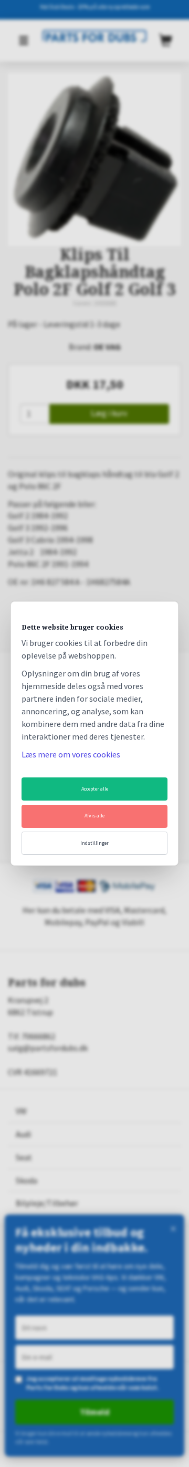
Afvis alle (94, 815)
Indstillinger (94, 842)
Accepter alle (94, 788)
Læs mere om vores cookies (71, 754)
